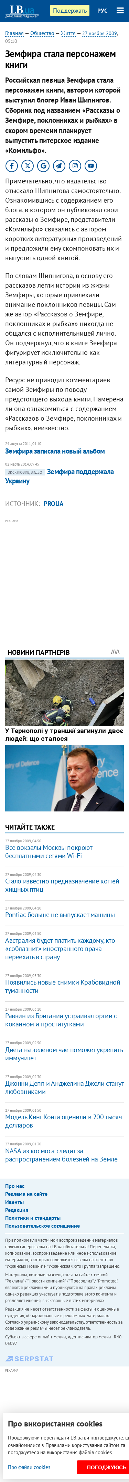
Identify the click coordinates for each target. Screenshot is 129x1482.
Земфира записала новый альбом (55, 451)
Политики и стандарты (33, 1217)
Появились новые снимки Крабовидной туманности (62, 986)
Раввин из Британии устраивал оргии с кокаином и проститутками (61, 1019)
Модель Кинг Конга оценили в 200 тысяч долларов (63, 1121)
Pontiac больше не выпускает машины (60, 914)
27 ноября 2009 (99, 33)
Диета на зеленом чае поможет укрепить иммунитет (63, 1053)
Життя (68, 32)
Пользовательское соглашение (42, 1225)
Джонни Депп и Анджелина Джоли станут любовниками (64, 1087)
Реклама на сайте (26, 1193)
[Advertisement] (64, 574)
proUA (54, 503)
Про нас (14, 1185)
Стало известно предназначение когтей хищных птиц (62, 885)
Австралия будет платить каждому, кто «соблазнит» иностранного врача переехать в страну (60, 948)
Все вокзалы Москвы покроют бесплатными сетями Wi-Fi (48, 851)
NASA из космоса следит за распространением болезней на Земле (61, 1155)
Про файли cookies (29, 1467)
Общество (42, 32)
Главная (14, 32)
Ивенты (14, 1201)
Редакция (16, 1209)
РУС (102, 10)
